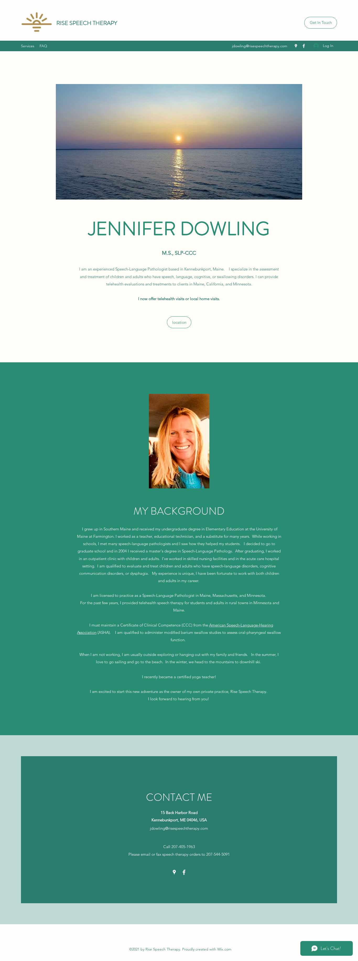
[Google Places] (296, 46)
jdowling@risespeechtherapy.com (259, 46)
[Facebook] (303, 46)
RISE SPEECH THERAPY (86, 23)
